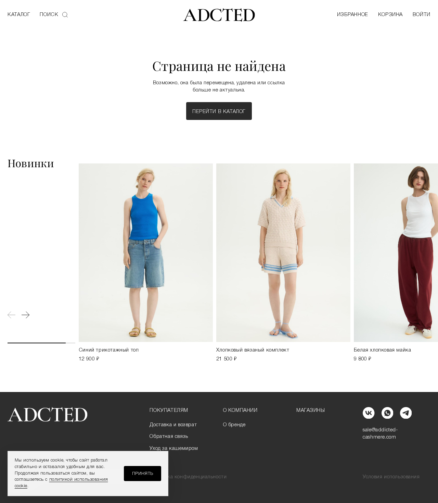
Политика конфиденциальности (188, 477)
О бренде (234, 424)
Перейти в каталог (219, 111)
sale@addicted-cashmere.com (380, 434)
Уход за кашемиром (174, 448)
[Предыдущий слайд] (11, 314)
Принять (142, 474)
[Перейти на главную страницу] (219, 15)
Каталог (19, 14)
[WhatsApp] (387, 413)
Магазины (310, 410)
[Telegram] (406, 413)
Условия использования (391, 477)
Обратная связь (169, 436)
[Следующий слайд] (25, 314)
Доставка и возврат (173, 424)
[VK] (368, 413)
